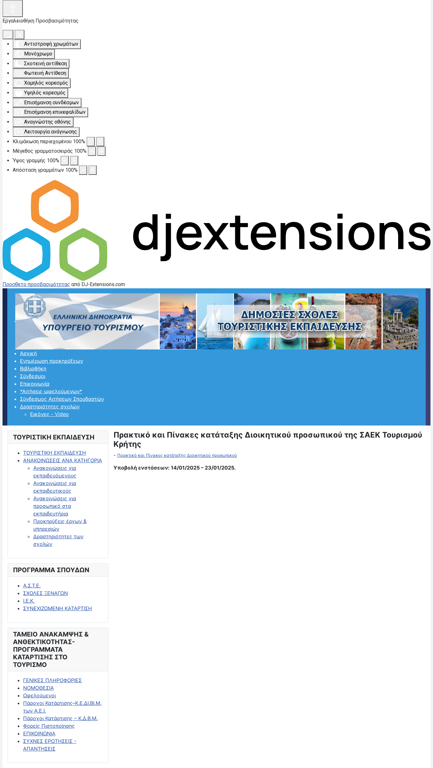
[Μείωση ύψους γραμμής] (65, 160)
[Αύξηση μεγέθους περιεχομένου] (100, 141)
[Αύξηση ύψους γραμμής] (74, 160)
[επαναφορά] (8, 34)
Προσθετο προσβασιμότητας (36, 284)
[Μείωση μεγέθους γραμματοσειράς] (92, 151)
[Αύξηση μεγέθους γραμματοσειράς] (101, 151)
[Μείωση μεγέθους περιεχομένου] (91, 141)
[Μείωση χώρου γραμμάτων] (83, 170)
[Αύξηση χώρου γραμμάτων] (92, 170)
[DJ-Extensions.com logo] (216, 230)
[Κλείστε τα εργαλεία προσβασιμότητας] (19, 34)
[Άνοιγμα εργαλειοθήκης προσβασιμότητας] (13, 8)
